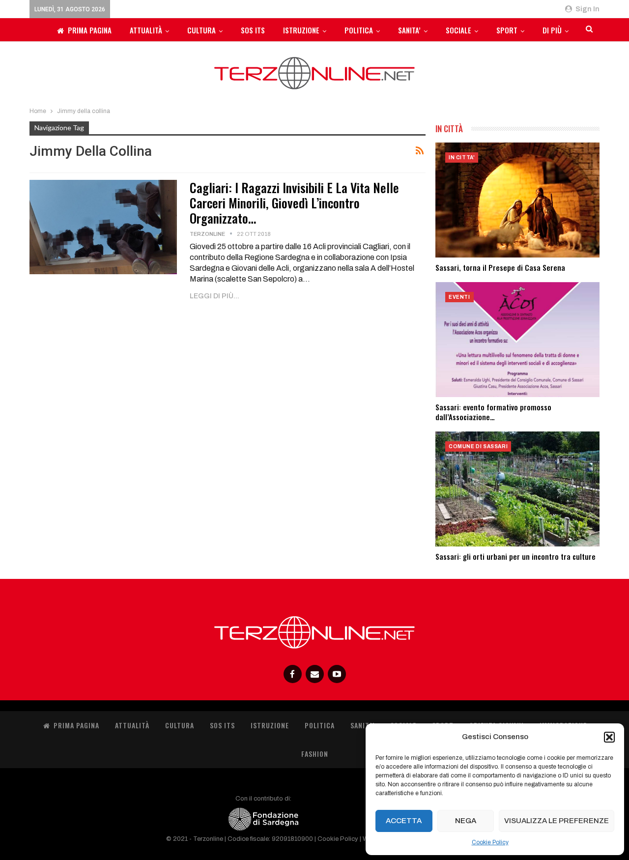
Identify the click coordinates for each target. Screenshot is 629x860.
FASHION (314, 753)
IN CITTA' (462, 157)
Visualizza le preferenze (556, 821)
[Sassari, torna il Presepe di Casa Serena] (517, 200)
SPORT (506, 30)
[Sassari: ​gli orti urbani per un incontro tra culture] (517, 488)
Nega (465, 821)
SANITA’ (409, 30)
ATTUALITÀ (146, 30)
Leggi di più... (214, 296)
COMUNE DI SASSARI (478, 446)
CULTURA (201, 30)
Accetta (404, 821)
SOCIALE (458, 30)
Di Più (552, 30)
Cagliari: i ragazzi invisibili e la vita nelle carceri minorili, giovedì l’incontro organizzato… (294, 203)
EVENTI (459, 297)
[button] (609, 737)
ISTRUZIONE (301, 30)
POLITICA (358, 30)
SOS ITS (253, 30)
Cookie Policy (490, 842)
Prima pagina (90, 30)
